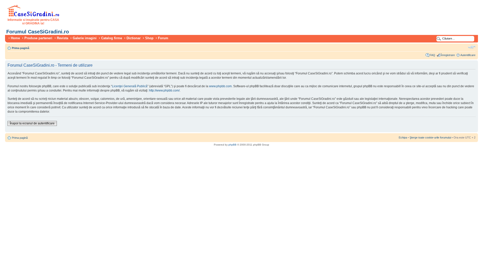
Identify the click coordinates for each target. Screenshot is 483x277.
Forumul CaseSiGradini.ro (37, 31)
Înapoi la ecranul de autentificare (32, 123)
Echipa (403, 137)
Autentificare (467, 55)
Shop (149, 38)
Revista (62, 38)
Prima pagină (20, 48)
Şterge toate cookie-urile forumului (430, 137)
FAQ (432, 55)
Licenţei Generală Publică (129, 86)
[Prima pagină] (33, 15)
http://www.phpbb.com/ (164, 90)
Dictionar (134, 38)
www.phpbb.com (220, 86)
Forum (163, 38)
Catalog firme (111, 38)
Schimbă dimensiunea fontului (471, 47)
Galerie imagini (85, 38)
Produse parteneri (38, 38)
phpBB (232, 144)
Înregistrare (448, 55)
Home (15, 38)
